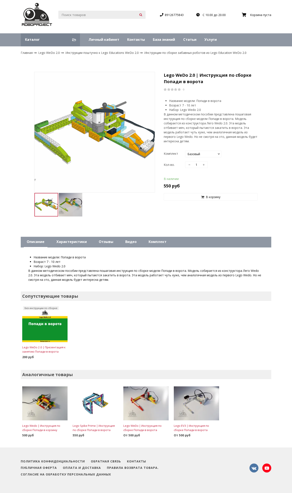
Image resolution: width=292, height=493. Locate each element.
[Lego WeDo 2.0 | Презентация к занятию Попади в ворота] (45, 325)
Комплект (171, 154)
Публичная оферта (39, 468)
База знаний (164, 39)
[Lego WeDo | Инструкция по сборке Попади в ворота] (146, 403)
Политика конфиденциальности (53, 461)
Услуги (210, 39)
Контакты (136, 39)
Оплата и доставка (82, 468)
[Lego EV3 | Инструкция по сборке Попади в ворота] (196, 403)
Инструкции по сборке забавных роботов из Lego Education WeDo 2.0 (195, 53)
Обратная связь (106, 461)
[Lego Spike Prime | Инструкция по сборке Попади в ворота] (95, 403)
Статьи (189, 39)
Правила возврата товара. (133, 468)
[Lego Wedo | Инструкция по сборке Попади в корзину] (45, 403)
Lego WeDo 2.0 (49, 53)
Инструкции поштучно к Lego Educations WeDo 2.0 (102, 53)
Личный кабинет (103, 39)
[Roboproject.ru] (37, 15)
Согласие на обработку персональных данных (66, 474)
